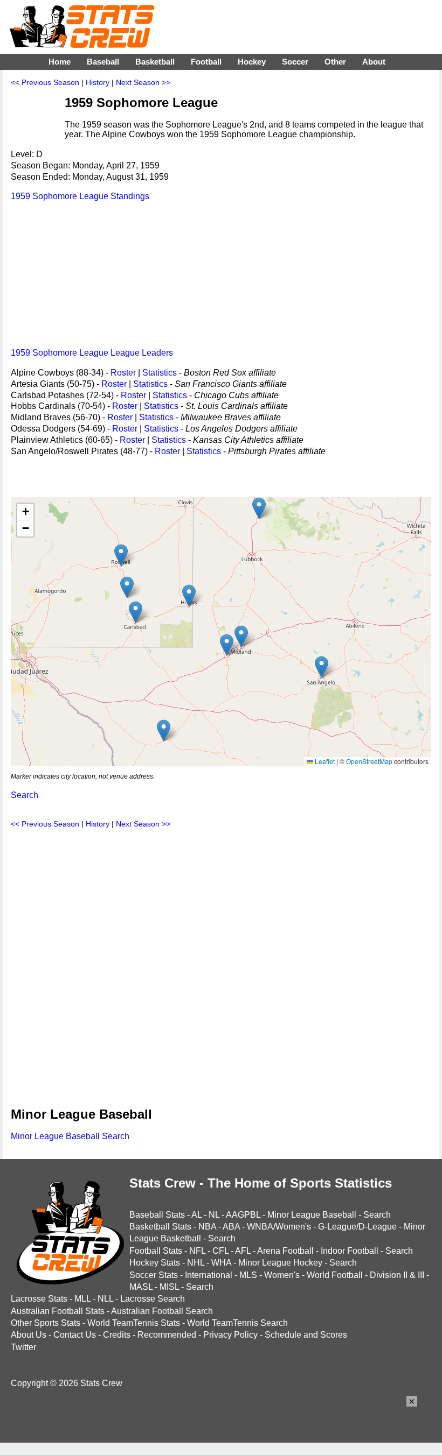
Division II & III (397, 1275)
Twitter (23, 1347)
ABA (231, 1226)
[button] (127, 587)
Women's (282, 1275)
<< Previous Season (45, 82)
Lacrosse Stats (39, 1298)
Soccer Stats (153, 1275)
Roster (123, 372)
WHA (221, 1262)
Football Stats (155, 1250)
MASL (141, 1286)
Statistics (159, 372)
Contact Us (74, 1334)
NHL (195, 1262)
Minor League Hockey (280, 1262)
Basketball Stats (160, 1226)
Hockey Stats (154, 1262)
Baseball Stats (157, 1214)
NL (214, 1214)
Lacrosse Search (152, 1298)
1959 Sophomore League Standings (80, 196)
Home (60, 61)
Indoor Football (349, 1250)
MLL (82, 1298)
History (97, 82)
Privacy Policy (230, 1334)
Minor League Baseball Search (70, 1136)
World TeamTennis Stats (133, 1322)
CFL (220, 1250)
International (208, 1275)
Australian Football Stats (58, 1311)
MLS (248, 1275)
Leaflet (324, 761)
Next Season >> (143, 82)
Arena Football (285, 1250)
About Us (28, 1334)
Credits (116, 1334)
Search (24, 795)
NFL (197, 1250)
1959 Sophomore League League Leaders (92, 352)
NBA (207, 1226)
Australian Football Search (162, 1311)
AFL (243, 1250)
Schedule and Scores (306, 1334)
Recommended (166, 1334)
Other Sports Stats (45, 1322)
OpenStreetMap (369, 761)
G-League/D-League (357, 1226)
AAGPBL (243, 1214)
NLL (105, 1298)
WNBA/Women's (279, 1226)
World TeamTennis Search (237, 1322)
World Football (335, 1275)
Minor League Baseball (311, 1214)
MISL (169, 1286)
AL (196, 1214)
